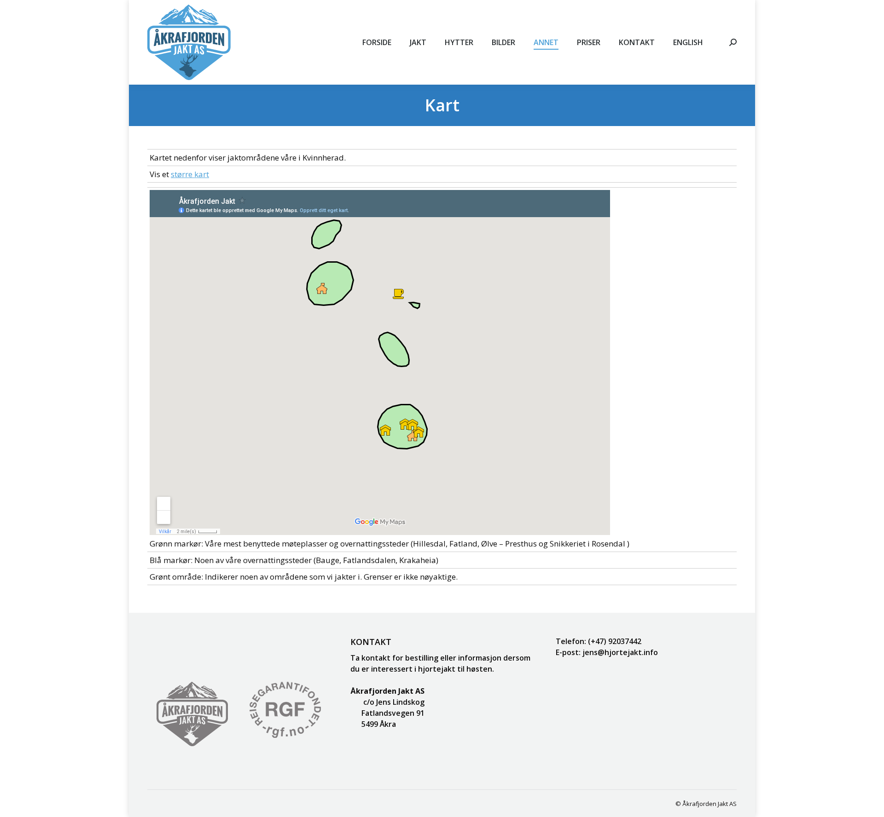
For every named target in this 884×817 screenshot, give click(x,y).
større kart (190, 174)
